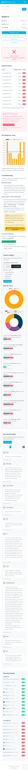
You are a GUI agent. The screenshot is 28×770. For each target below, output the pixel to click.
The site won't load (9, 272)
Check (24, 9)
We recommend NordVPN (8, 124)
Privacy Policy (14, 768)
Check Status (14, 42)
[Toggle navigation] (24, 2)
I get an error (8, 276)
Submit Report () (14, 32)
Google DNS (12, 211)
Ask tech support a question (9, 241)
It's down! (16, 266)
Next (16, 447)
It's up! (7, 266)
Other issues (7, 278)
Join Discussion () (14, 35)
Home (3, 6)
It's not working (8, 274)
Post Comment (7, 442)
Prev (5, 447)
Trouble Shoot (14, 39)
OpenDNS (6, 211)
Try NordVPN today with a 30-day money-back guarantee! (16, 228)
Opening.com (9, 2)
